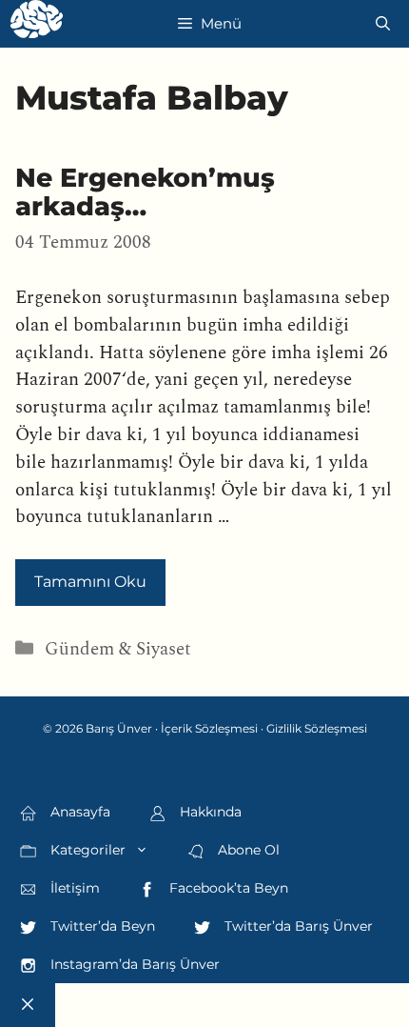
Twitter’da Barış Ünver (297, 926)
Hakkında (209, 811)
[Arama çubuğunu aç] (383, 24)
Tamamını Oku (90, 582)
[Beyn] (37, 24)
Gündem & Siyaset (118, 649)
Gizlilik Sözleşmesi (316, 728)
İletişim (73, 887)
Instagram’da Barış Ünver (133, 964)
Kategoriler (86, 849)
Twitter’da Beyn (101, 926)
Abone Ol (247, 849)
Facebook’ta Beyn (227, 887)
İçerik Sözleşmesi (209, 728)
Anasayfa (78, 811)
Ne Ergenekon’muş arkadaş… (145, 192)
